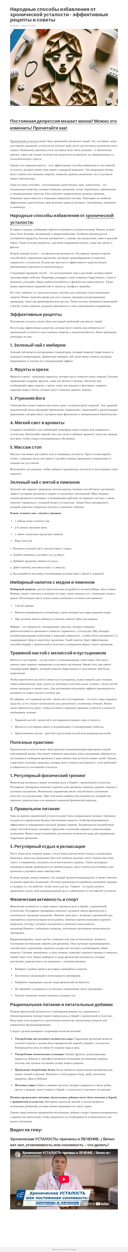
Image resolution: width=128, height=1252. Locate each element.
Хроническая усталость (24, 141)
